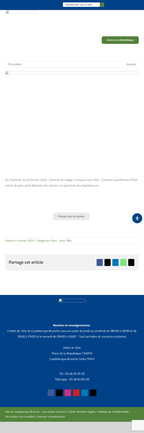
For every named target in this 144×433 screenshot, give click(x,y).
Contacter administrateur (51, 416)
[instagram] (67, 392)
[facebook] (51, 392)
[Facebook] (100, 262)
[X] (108, 262)
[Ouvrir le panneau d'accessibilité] (137, 218)
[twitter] (59, 392)
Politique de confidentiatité (113, 412)
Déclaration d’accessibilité (20, 416)
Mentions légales (86, 412)
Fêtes (53, 240)
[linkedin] (84, 392)
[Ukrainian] (56, 4)
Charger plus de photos (71, 216)
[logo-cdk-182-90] (22, 11)
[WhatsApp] (123, 262)
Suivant (131, 64)
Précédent (14, 64)
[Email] (131, 262)
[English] (47, 4)
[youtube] (76, 392)
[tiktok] (93, 392)
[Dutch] (42, 4)
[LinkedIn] (115, 262)
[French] (51, 4)
